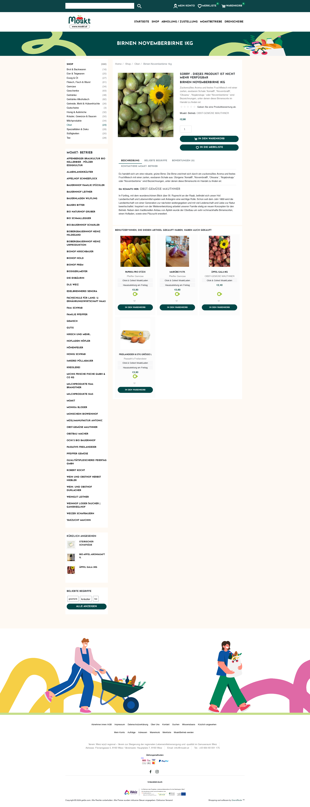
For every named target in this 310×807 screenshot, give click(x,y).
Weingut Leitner (78, 497)
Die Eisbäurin (75, 278)
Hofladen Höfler (78, 341)
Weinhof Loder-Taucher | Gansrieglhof (83, 505)
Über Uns (155, 724)
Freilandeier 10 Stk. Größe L (135, 354)
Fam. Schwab (75, 308)
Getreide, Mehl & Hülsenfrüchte (87, 103)
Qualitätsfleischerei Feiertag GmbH (87, 462)
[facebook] (150, 772)
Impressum (119, 724)
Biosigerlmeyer (77, 271)
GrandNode (237, 800)
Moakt (71, 401)
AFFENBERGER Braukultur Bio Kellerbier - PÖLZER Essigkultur (86, 162)
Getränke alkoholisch (87, 99)
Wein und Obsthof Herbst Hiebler (84, 479)
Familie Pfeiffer (77, 314)
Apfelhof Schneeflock (82, 179)
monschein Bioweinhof (82, 414)
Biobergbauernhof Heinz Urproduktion (83, 243)
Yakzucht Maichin (79, 520)
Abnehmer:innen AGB (101, 724)
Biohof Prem (75, 265)
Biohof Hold (75, 258)
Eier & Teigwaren (87, 73)
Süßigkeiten (87, 133)
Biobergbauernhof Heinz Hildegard (83, 233)
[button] (184, 6)
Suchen (175, 724)
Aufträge (131, 732)
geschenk (73, 598)
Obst (87, 124)
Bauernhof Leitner (79, 192)
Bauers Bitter (76, 205)
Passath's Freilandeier (81, 447)
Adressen (142, 732)
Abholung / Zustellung (179, 21)
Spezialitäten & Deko (87, 129)
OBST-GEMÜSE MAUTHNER (82, 427)
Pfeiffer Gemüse (77, 454)
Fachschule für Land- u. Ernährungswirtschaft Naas (86, 300)
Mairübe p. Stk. (177, 272)
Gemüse (87, 86)
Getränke (87, 94)
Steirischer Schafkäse (86, 543)
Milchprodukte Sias (80, 394)
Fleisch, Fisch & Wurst (87, 81)
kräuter (85, 598)
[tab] (130, 161)
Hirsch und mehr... (79, 334)
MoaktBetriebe (211, 21)
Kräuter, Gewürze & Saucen (87, 116)
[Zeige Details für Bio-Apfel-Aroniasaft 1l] (72, 557)
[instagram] (157, 772)
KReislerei (73, 367)
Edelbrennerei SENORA (82, 291)
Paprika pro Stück (135, 272)
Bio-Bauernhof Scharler (83, 225)
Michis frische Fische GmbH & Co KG (86, 376)
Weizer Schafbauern (80, 513)
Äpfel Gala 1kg (219, 272)
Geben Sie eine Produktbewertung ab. (216, 106)
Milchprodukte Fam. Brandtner (80, 386)
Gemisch (72, 321)
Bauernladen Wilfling (82, 198)
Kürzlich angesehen (207, 724)
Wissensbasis (188, 724)
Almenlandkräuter (80, 172)
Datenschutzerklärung (138, 724)
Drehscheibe (234, 21)
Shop (87, 64)
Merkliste (167, 732)
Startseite (141, 21)
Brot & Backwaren (87, 69)
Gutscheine (87, 107)
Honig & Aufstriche (87, 111)
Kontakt (166, 724)
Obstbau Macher (77, 434)
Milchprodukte (87, 120)
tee (95, 598)
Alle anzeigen (86, 606)
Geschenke (87, 90)
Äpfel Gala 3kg (88, 567)
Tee (87, 137)
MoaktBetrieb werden (184, 732)
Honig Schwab (76, 354)
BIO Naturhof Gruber (81, 212)
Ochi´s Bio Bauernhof (81, 440)
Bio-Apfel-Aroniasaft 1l (92, 556)
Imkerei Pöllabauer (80, 361)
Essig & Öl (87, 77)
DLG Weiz (73, 285)
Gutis (70, 328)
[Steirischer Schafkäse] (72, 544)
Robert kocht (76, 470)
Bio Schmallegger (79, 218)
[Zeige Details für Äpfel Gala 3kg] (72, 570)
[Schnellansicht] (135, 252)
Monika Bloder (77, 407)
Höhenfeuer (75, 348)
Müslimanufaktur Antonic (85, 420)
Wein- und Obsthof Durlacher (79, 489)
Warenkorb (155, 732)
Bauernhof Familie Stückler (86, 185)
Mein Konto (119, 732)
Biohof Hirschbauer (80, 251)
